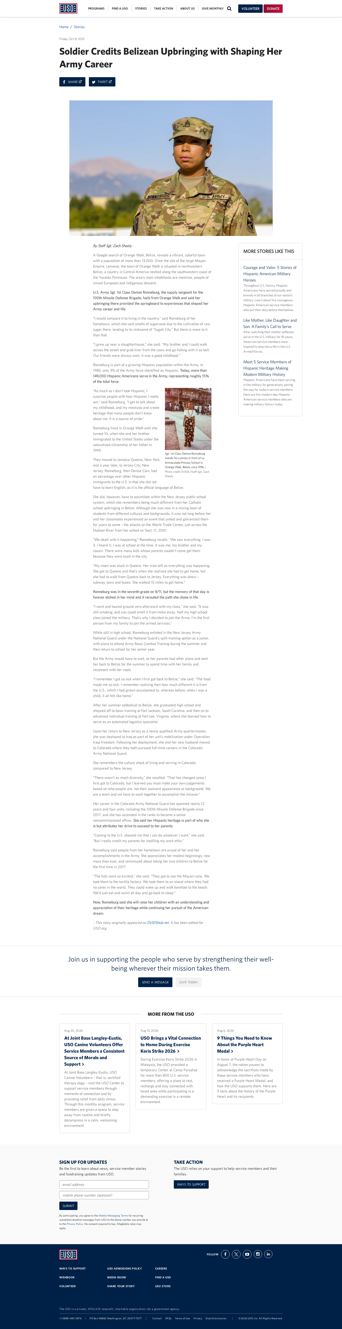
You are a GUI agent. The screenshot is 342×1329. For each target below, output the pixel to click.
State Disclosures (215, 1318)
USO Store (163, 1286)
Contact (157, 1318)
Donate (273, 9)
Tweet (106, 82)
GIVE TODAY (188, 982)
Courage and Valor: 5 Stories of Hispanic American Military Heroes (269, 274)
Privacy (198, 1318)
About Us (187, 8)
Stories (141, 8)
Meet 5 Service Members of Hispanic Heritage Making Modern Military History (267, 368)
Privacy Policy (75, 1224)
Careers (161, 1268)
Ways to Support (191, 1184)
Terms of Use (182, 1318)
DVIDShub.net (158, 922)
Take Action (163, 8)
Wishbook (67, 1277)
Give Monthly (213, 8)
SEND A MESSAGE (155, 982)
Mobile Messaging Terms (113, 1215)
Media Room (116, 1277)
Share (76, 82)
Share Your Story (121, 1286)
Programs (96, 8)
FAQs (168, 1318)
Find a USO (120, 8)
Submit (68, 1206)
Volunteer (250, 9)
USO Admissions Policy (124, 1268)
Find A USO (163, 1277)
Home (64, 26)
